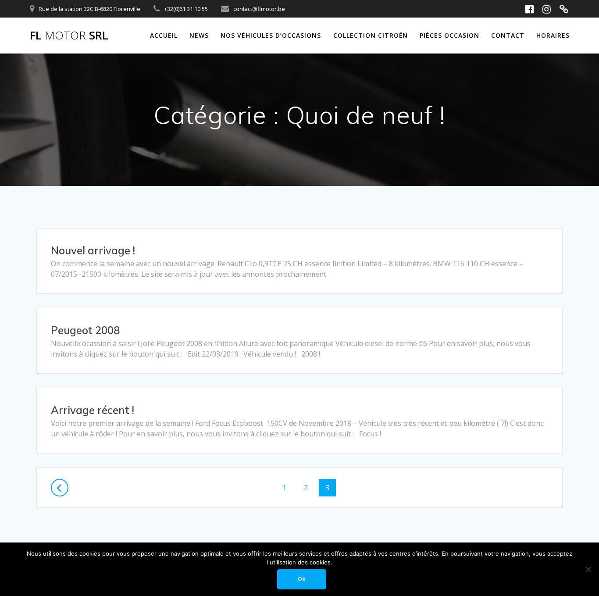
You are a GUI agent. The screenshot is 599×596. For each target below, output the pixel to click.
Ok (302, 579)
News (199, 35)
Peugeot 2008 (85, 330)
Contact (507, 35)
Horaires (553, 35)
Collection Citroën (370, 35)
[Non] (588, 569)
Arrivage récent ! (92, 410)
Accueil (164, 35)
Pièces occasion (449, 35)
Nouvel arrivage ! (93, 250)
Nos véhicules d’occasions (271, 35)
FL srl (69, 35)
